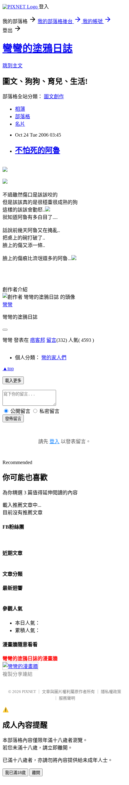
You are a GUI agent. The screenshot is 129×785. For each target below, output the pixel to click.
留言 (51, 340)
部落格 (22, 116)
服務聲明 (67, 698)
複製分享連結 (18, 674)
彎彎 (8, 304)
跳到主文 (13, 65)
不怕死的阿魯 (37, 150)
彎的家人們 (53, 357)
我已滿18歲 (15, 772)
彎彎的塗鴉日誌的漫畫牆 (30, 658)
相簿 (20, 109)
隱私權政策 (111, 691)
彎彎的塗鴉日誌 (38, 48)
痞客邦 (37, 340)
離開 (36, 772)
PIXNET (29, 691)
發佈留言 (13, 418)
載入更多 (13, 380)
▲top (8, 368)
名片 (20, 124)
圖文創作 (54, 96)
